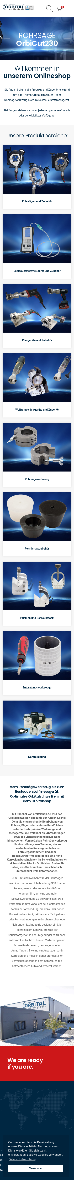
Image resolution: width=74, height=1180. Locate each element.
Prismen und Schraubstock (37, 618)
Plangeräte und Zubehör (37, 340)
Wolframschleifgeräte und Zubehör (37, 409)
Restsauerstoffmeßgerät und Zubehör (37, 271)
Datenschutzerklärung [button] (22, 1159)
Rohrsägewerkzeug (37, 479)
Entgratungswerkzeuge (37, 687)
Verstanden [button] (36, 1168)
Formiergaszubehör (37, 548)
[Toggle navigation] (69, 9)
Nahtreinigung (37, 757)
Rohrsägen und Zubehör (37, 201)
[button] (67, 39)
